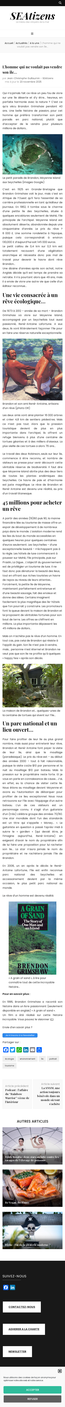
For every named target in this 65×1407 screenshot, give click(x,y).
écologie (9, 1058)
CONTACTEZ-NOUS (21, 1307)
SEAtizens (32, 15)
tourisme (9, 1065)
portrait (53, 1058)
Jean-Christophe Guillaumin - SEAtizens (30, 78)
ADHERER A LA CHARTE (23, 1329)
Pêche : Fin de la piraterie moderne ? (27, 1244)
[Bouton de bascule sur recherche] (60, 3)
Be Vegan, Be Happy (17, 1202)
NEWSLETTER (17, 1351)
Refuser (33, 1399)
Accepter (32, 1390)
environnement (27, 1058)
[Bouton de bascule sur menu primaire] (32, 34)
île (42, 1058)
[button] (60, 1371)
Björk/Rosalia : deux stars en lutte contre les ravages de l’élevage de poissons (32, 1158)
